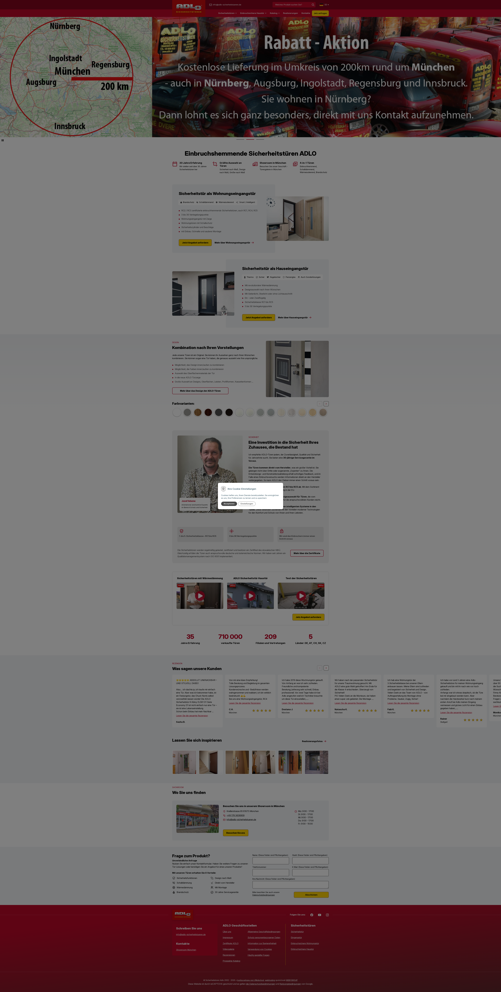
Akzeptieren (229, 504)
